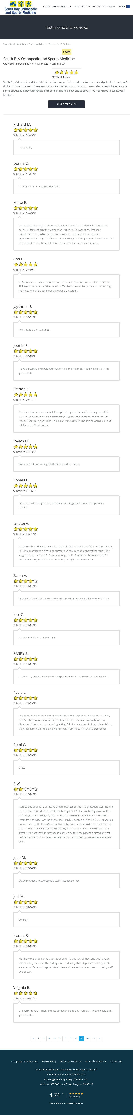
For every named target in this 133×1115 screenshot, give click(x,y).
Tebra (80, 1103)
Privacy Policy (49, 1061)
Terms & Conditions (70, 1061)
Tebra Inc (33, 1061)
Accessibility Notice (95, 1061)
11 (94, 1038)
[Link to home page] (18, 7)
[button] (128, 6)
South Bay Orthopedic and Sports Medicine (23, 44)
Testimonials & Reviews (59, 44)
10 (87, 1038)
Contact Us (116, 1061)
